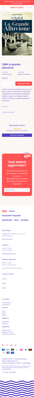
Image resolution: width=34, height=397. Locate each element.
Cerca (12, 211)
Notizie (4, 315)
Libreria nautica (6, 302)
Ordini (4, 288)
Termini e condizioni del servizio (9, 360)
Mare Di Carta (12, 372)
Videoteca (5, 323)
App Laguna (5, 321)
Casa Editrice (6, 304)
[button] (3, 7)
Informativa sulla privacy (21, 358)
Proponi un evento (7, 332)
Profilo (4, 283)
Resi (16, 220)
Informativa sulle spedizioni (8, 363)
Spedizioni (7, 220)
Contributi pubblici (26, 363)
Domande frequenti (11, 215)
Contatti (24, 220)
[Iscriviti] (27, 190)
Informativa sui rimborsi (7, 358)
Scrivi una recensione (17, 135)
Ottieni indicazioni (7, 239)
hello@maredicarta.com (9, 253)
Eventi (4, 313)
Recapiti (19, 363)
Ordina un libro (6, 330)
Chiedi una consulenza (9, 334)
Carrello (4, 278)
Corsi (3, 311)
